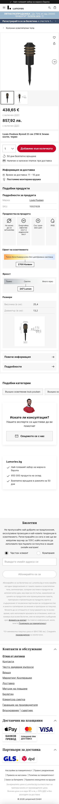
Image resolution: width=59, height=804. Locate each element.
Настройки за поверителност (18, 770)
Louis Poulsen (37, 200)
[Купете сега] (29, 17)
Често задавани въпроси (18, 667)
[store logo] (17, 7)
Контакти (8, 661)
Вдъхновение (11, 710)
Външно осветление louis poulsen (22, 391)
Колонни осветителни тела (20, 27)
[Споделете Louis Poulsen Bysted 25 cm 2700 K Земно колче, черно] (54, 43)
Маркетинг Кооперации (17, 677)
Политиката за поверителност (32, 623)
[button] (7, 97)
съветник (27, 710)
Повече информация (17, 356)
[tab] (29, 680)
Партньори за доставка (22, 749)
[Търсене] (49, 7)
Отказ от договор (14, 656)
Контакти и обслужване (22, 649)
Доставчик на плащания (23, 720)
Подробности (13, 366)
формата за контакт (17, 620)
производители (23, 634)
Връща (7, 672)
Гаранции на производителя (20, 705)
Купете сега (34, 15)
